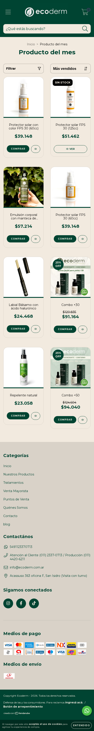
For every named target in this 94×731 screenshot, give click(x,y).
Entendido (81, 725)
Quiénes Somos (15, 508)
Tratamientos (13, 483)
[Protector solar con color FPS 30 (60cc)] (35, 149)
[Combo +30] (82, 329)
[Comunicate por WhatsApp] (87, 711)
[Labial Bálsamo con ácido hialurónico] (35, 329)
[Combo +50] (82, 420)
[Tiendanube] (17, 713)
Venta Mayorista (15, 491)
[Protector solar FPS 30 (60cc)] (82, 239)
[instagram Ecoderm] (8, 603)
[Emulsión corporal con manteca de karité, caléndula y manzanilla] (35, 239)
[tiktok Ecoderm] (34, 603)
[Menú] (8, 12)
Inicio (31, 44)
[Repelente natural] (35, 416)
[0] (85, 13)
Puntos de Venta (16, 499)
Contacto (10, 516)
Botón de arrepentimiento (23, 706)
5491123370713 (21, 547)
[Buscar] (85, 29)
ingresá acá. (74, 702)
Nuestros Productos (18, 474)
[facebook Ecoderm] (21, 603)
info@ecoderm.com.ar (27, 567)
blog (6, 524)
